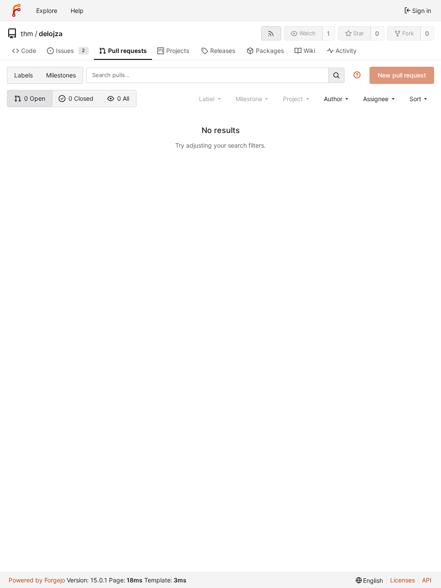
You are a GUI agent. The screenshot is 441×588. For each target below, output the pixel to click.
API (427, 580)
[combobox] (337, 98)
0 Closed (80, 98)
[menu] (419, 98)
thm (27, 33)
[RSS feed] (271, 33)
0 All (123, 98)
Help (77, 10)
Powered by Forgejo (37, 580)
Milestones (61, 75)
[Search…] (336, 75)
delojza (50, 33)
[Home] (16, 10)
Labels (23, 75)
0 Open (34, 98)
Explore (46, 10)
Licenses (402, 580)
